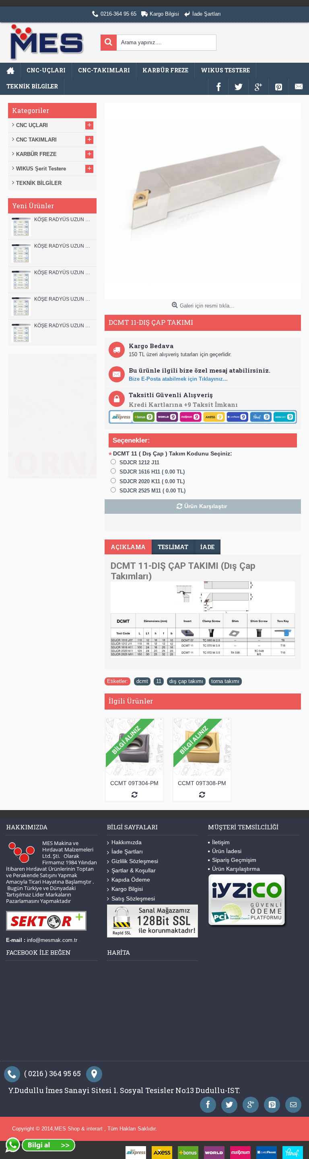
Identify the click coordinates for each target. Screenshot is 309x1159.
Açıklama (128, 547)
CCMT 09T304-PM (134, 783)
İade (207, 547)
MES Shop (67, 1129)
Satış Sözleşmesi (133, 898)
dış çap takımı (186, 681)
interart (95, 1129)
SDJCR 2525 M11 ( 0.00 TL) (152, 491)
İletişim (221, 842)
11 (158, 681)
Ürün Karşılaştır (205, 506)
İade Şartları (127, 851)
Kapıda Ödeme (130, 879)
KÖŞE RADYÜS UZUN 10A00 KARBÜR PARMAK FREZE (63, 299)
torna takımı (225, 681)
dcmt (142, 681)
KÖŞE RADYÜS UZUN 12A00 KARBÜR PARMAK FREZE (63, 246)
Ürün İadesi (226, 851)
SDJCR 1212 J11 (139, 462)
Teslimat (173, 547)
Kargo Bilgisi (127, 889)
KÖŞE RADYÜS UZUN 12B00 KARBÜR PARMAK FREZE (63, 219)
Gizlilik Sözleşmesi (134, 861)
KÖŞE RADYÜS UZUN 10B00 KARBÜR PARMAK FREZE (63, 272)
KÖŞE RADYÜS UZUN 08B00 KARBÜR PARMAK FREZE (63, 325)
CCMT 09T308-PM (202, 783)
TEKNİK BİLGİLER (39, 183)
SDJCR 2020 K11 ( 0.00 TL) (152, 481)
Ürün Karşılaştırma (236, 869)
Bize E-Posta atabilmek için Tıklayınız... (178, 379)
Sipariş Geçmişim (234, 860)
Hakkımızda (126, 842)
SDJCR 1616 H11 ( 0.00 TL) (152, 472)
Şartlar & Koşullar (133, 870)
